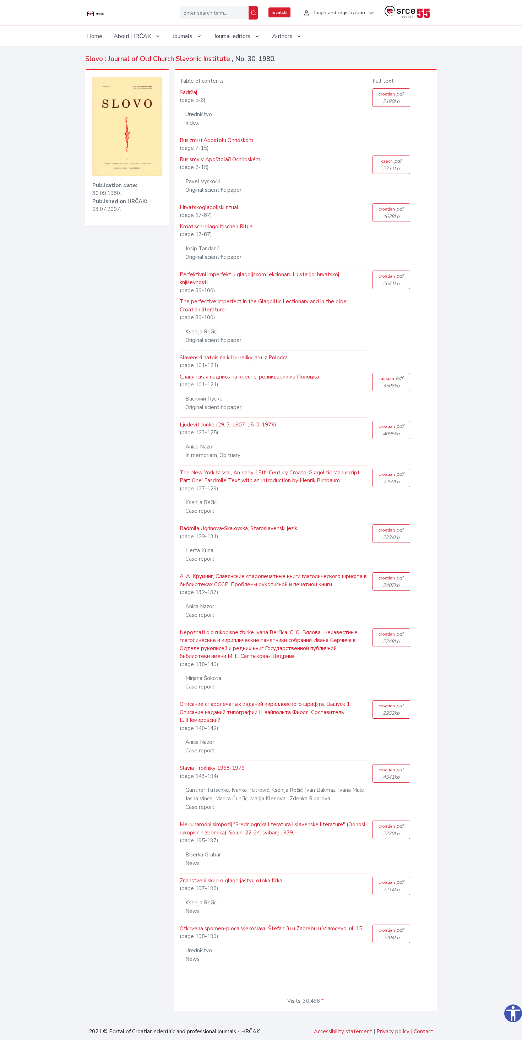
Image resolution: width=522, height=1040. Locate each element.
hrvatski (279, 12)
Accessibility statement (343, 1031)
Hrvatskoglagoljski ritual (209, 207)
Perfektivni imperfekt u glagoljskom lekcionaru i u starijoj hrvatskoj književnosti (259, 278)
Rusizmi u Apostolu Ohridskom (216, 140)
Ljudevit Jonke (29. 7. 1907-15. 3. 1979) (228, 424)
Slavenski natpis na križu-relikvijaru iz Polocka (234, 357)
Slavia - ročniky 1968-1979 (212, 768)
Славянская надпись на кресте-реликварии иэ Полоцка (249, 376)
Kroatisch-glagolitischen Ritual (217, 226)
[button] (337, 13)
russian (391, 382)
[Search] (253, 13)
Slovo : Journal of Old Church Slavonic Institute (158, 59)
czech (391, 165)
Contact (423, 1031)
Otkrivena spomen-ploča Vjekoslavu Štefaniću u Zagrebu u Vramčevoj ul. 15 (271, 928)
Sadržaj (188, 92)
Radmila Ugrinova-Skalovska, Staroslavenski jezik (238, 528)
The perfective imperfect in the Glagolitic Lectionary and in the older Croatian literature (264, 305)
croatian (391, 98)
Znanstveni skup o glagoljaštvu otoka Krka (231, 880)
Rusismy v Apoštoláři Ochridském (220, 159)
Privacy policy (392, 1031)
